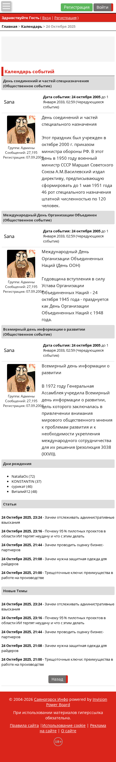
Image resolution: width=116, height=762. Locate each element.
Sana (9, 102)
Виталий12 (21, 491)
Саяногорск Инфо (51, 699)
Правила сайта (24, 725)
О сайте (68, 730)
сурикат (18, 486)
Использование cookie (64, 725)
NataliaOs (20, 476)
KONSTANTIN (23, 481)
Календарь (31, 26)
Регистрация (77, 7)
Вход (46, 17)
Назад (57, 679)
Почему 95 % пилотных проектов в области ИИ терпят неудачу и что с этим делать (53, 533)
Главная (9, 26)
